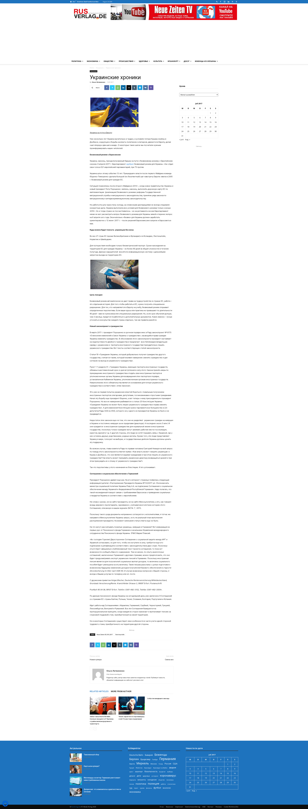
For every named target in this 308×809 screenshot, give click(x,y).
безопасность (150, 771)
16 (216, 122)
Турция (131, 768)
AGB (203, 807)
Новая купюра (96, 660)
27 (200, 131)
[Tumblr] (134, 87)
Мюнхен (154, 764)
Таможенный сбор (91, 755)
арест (131, 772)
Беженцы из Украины (205, 61)
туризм (142, 788)
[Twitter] (236, 1)
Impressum (179, 807)
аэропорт (139, 771)
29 (210, 131)
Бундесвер (145, 759)
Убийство (139, 768)
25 (188, 131)
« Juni (181, 139)
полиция (153, 783)
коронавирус (168, 775)
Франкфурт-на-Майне (160, 768)
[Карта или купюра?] (76, 769)
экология (167, 788)
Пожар (161, 764)
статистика (171, 784)
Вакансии (169, 807)
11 (188, 122)
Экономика (92, 61)
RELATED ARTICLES (99, 691)
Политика (76, 61)
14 (205, 122)
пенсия (131, 784)
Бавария (149, 755)
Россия (168, 763)
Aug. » (187, 139)
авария (172, 767)
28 (205, 131)
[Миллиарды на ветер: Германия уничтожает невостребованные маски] (76, 781)
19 (194, 127)
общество (161, 780)
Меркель (142, 763)
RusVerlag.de (75, 807)
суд (130, 788)
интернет (154, 776)
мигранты (142, 780)
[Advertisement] (154, 40)
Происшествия (126, 61)
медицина (132, 780)
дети (139, 776)
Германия (167, 759)
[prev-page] (91, 728)
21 (205, 127)
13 (200, 122)
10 (182, 122)
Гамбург (155, 759)
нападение (152, 780)
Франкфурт (173, 61)
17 (182, 127)
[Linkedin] (228, 1)
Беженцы (160, 754)
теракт (136, 788)
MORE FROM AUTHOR (121, 691)
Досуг (186, 61)
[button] (217, 2)
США (175, 763)
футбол (157, 788)
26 (194, 131)
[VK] (145, 87)
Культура (157, 61)
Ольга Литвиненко (98, 82)
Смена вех (169, 660)
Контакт (210, 807)
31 (182, 136)
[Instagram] (224, 1)
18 (188, 127)
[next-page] (95, 728)
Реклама (219, 807)
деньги (132, 776)
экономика (135, 791)
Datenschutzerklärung (192, 807)
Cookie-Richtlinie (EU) (231, 807)
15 (210, 122)
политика (141, 783)
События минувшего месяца (158, 698)
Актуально (100, 68)
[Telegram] (140, 87)
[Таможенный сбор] (76, 757)
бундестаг (162, 772)
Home (92, 68)
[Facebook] (220, 1)
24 (182, 131)
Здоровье (143, 61)
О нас (162, 807)
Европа (132, 764)
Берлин (134, 759)
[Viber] (151, 87)
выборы (170, 772)
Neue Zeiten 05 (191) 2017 (105, 634)
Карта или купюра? (91, 766)
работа (163, 784)
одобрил (130, 164)
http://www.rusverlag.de (114, 674)
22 (210, 127)
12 (194, 122)
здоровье (146, 776)
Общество (108, 61)
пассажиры (169, 780)
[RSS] (232, 1)
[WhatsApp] (117, 87)
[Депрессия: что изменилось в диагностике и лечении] (76, 792)
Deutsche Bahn (136, 755)
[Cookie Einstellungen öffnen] (5, 806)
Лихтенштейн (119, 634)
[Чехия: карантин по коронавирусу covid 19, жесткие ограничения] (132, 706)
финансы (149, 788)
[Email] (128, 87)
